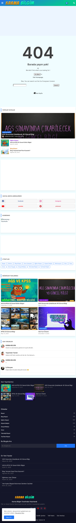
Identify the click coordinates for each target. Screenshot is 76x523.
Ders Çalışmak (28, 263)
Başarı (4, 263)
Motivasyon (58, 263)
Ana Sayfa (39, 93)
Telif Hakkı (51, 515)
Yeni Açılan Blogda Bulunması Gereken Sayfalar (17, 483)
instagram (58, 201)
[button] (74, 3)
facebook (20, 201)
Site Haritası (61, 515)
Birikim (10, 263)
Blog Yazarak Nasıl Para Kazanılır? (13, 471)
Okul (65, 263)
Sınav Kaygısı (11, 267)
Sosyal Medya (22, 267)
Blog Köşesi (18, 263)
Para (70, 263)
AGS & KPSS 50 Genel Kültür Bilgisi (12, 303)
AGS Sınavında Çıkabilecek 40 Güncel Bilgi (52, 303)
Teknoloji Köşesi (33, 267)
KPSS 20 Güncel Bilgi (8, 331)
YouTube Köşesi (44, 267)
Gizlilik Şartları (40, 515)
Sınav (3, 267)
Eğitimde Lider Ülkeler (9, 477)
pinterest (58, 206)
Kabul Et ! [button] (9, 517)
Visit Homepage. (38, 77)
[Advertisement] (38, 21)
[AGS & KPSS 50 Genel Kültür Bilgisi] (5, 142)
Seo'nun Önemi (43, 331)
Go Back (37, 74)
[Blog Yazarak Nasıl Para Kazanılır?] (5, 151)
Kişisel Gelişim (48, 263)
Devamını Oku (19, 513)
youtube (20, 206)
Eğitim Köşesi (38, 263)
